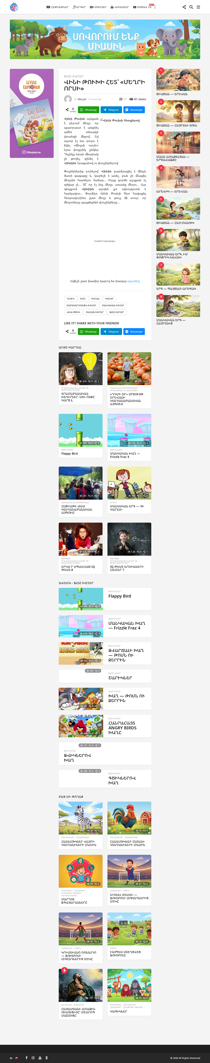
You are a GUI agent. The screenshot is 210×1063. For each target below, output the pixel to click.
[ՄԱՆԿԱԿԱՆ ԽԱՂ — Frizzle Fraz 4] (129, 430)
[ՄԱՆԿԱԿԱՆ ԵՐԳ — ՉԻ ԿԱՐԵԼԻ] (129, 483)
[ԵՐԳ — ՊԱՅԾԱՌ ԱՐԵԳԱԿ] (178, 275)
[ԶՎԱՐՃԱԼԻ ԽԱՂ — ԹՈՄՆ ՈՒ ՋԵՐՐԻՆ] (81, 653)
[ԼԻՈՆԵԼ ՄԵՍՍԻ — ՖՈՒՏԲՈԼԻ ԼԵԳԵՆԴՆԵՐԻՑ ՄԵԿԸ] (129, 871)
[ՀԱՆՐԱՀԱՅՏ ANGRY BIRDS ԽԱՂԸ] (81, 726)
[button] (155, 7)
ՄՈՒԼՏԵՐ (101, 7)
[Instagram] (33, 1057)
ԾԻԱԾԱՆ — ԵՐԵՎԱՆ (172, 94)
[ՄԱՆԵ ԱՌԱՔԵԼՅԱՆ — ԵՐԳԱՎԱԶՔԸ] (178, 143)
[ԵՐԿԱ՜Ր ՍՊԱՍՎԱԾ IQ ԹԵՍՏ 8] (81, 539)
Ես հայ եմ (66, 1005)
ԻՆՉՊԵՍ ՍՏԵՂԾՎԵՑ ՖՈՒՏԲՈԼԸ (125, 953)
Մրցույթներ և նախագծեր (124, 391)
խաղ (83, 298)
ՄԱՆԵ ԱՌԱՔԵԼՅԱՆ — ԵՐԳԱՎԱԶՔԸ (172, 158)
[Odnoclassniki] (46, 1057)
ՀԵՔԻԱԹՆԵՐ (60, 7)
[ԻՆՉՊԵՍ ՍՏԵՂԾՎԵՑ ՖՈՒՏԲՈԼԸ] (129, 929)
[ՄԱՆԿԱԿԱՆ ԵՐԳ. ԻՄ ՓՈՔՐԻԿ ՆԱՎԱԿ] (178, 240)
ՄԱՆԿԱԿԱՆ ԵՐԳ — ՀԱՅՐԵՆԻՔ (171, 321)
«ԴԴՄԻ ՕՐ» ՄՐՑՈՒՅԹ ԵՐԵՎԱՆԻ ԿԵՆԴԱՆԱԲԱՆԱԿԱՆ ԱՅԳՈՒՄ (126, 399)
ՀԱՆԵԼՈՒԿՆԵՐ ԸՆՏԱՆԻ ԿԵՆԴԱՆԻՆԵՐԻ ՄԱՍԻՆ (127, 843)
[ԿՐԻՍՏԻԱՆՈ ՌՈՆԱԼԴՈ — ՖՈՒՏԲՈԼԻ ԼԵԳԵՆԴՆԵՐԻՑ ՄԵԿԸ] (81, 929)
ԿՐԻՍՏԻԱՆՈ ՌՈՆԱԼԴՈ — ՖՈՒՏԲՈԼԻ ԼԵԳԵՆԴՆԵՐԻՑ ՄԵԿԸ (78, 955)
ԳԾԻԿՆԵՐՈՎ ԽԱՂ (122, 780)
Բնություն (67, 891)
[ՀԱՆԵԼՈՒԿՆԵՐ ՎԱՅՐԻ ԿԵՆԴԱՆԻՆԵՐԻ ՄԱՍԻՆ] (81, 818)
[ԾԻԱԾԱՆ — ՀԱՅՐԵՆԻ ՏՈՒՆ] (178, 111)
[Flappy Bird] (81, 430)
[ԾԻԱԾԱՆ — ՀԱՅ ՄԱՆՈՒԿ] (178, 209)
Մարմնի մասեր (69, 896)
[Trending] (64, 970)
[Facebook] (27, 1057)
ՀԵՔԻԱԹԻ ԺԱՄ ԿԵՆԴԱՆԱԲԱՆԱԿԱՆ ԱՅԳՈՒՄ (76, 509)
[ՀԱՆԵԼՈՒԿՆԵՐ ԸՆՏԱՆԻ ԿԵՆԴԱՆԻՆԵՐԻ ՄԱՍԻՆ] (129, 818)
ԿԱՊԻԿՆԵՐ (118, 1011)
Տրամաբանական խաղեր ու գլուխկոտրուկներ (75, 389)
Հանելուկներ (83, 837)
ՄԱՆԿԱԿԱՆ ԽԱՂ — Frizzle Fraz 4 (125, 455)
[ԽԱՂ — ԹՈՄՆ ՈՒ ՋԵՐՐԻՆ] (81, 699)
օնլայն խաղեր (95, 312)
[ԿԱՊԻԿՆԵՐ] (129, 985)
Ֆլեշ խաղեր (74, 76)
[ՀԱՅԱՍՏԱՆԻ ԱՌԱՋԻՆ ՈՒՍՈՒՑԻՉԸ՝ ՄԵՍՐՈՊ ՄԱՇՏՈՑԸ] (81, 985)
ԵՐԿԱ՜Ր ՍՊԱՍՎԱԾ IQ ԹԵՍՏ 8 (78, 568)
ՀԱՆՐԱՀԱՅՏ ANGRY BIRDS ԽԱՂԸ (122, 727)
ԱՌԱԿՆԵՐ (122, 7)
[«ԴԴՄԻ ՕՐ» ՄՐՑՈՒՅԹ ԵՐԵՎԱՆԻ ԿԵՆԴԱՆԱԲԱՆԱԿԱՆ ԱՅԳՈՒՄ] (129, 368)
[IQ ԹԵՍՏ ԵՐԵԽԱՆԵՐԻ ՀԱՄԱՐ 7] (129, 539)
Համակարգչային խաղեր (81, 305)
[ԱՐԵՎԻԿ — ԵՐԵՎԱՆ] (178, 177)
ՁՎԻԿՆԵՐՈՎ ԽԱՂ (77, 757)
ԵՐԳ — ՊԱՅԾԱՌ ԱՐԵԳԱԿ (176, 289)
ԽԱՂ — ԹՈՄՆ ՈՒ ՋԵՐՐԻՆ (126, 698)
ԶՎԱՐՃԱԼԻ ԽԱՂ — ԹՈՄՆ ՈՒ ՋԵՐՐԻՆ (126, 655)
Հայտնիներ (115, 891)
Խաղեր (109, 298)
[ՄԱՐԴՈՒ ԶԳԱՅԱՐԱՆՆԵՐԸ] (81, 871)
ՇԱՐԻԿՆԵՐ (120, 678)
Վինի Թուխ (73, 312)
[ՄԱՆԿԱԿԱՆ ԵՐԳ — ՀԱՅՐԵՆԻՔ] (178, 306)
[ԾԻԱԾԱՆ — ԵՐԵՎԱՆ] (178, 80)
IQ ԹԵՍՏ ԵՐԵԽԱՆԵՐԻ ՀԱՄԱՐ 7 (127, 568)
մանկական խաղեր (113, 305)
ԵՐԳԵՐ (81, 7)
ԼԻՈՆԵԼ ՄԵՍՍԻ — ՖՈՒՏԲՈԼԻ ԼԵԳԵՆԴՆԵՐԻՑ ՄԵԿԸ (129, 898)
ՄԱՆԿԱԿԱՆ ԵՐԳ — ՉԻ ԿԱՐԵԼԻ (127, 507)
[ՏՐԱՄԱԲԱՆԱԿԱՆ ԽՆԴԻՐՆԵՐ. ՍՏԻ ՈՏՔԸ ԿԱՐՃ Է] (81, 368)
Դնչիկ (70, 298)
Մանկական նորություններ (124, 388)
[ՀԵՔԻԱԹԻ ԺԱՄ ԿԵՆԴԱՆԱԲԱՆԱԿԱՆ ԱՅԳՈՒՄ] (81, 483)
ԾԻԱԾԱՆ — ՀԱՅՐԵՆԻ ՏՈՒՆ (176, 125)
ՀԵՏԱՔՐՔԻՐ (80, 891)
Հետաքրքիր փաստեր (71, 893)
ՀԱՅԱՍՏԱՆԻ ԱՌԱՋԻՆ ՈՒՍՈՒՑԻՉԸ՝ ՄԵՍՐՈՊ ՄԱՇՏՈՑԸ (78, 1012)
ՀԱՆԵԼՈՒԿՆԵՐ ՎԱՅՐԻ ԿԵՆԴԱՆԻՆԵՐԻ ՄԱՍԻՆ (78, 843)
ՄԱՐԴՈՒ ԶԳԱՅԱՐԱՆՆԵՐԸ (74, 900)
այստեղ (133, 281)
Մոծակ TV (144, 6)
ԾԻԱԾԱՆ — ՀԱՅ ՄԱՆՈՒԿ (175, 223)
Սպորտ (126, 891)
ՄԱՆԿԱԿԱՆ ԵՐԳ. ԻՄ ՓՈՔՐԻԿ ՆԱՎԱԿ (172, 255)
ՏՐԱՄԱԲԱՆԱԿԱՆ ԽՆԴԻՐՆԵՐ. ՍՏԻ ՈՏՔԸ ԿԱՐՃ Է (78, 397)
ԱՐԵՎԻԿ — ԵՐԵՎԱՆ (172, 191)
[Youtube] (40, 1057)
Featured (65, 559)
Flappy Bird (69, 453)
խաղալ (95, 298)
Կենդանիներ (67, 837)
